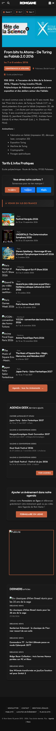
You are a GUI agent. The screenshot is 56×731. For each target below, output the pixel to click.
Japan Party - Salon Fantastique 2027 (34, 371)
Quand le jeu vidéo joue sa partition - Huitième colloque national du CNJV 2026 (33, 287)
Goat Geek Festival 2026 (21, 447)
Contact (25, 708)
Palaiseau (39, 68)
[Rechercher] (8, 3)
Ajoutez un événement (26, 712)
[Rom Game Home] (28, 3)
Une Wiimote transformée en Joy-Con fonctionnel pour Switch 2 (31, 672)
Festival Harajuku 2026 (27, 219)
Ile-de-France (49, 68)
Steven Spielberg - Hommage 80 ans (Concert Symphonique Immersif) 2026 (35, 252)
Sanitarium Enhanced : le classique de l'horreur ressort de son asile (30, 629)
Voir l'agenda (44, 473)
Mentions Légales (40, 708)
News (28, 722)
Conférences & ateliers (17, 68)
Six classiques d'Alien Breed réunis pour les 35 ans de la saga (30, 611)
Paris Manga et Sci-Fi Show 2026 (32, 269)
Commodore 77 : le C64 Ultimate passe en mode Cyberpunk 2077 (29, 644)
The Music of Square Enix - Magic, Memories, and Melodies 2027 (32, 354)
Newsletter (13, 708)
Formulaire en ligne (31, 514)
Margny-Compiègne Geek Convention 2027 (30, 434)
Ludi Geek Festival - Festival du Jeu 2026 (29, 461)
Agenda (51, 718)
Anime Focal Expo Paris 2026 (30, 337)
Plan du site (45, 712)
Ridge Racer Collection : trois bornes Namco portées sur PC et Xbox (30, 658)
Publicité (9, 712)
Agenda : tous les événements (28, 388)
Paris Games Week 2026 (28, 304)
